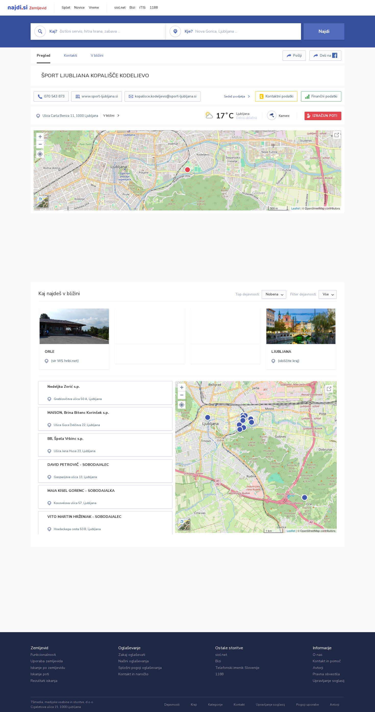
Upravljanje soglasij (328, 680)
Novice (79, 7)
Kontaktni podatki (279, 96)
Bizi (132, 7)
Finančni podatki (324, 96)
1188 (154, 7)
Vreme (94, 7)
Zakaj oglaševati (131, 654)
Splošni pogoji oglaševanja (140, 667)
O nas (317, 654)
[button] (40, 154)
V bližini (97, 55)
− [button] (40, 144)
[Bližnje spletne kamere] (271, 115)
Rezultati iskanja (44, 680)
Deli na (326, 55)
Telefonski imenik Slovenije (237, 667)
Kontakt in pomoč (327, 661)
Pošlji (297, 55)
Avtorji (318, 667)
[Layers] (42, 201)
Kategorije (215, 705)
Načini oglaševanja (133, 661)
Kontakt (239, 705)
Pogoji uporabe (307, 705)
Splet (66, 7)
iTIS (142, 7)
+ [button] (40, 136)
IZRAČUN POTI (324, 116)
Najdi (324, 31)
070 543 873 (54, 96)
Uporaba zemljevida (47, 661)
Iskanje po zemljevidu (48, 667)
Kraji (194, 705)
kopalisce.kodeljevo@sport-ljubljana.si (165, 96)
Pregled (43, 55)
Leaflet (295, 208)
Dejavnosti (172, 705)
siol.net (120, 7)
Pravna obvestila (326, 674)
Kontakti (70, 55)
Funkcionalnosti (43, 654)
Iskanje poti (40, 674)
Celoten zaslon (337, 135)
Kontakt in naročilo (133, 674)
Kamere (284, 116)
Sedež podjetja (234, 96)
